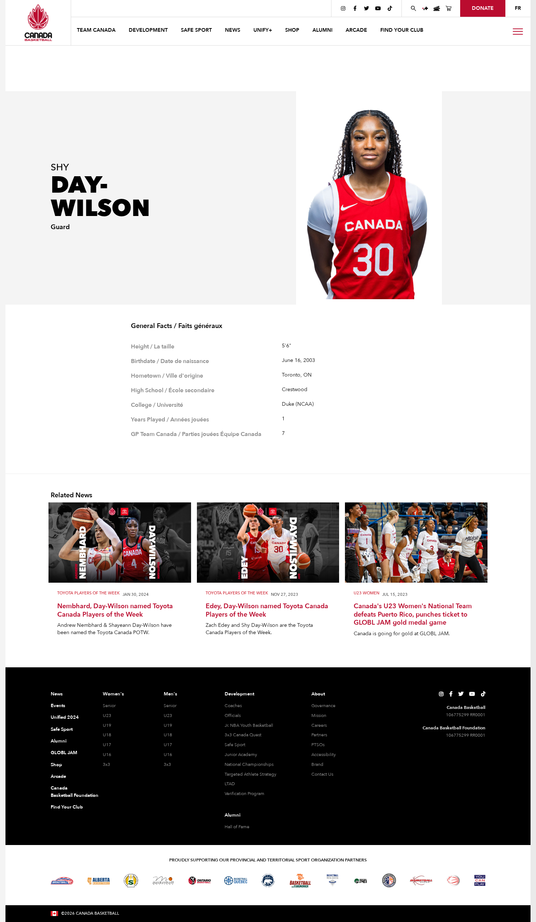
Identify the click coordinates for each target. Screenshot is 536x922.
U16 (107, 754)
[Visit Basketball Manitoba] (163, 880)
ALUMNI (322, 30)
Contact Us (322, 774)
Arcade (58, 776)
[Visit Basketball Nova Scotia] (332, 880)
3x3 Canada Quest (243, 735)
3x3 (106, 764)
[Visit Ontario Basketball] (199, 880)
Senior (109, 706)
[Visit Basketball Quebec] (235, 880)
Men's (170, 694)
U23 (107, 715)
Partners (319, 735)
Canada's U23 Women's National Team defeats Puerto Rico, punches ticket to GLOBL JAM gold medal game (413, 614)
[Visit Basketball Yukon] (421, 881)
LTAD (230, 784)
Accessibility (323, 754)
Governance (323, 706)
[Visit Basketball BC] (62, 881)
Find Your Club (67, 807)
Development (239, 694)
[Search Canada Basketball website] (413, 8)
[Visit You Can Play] (479, 880)
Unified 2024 (65, 717)
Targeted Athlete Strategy (250, 774)
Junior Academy (241, 754)
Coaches (233, 706)
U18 (107, 735)
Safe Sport (62, 729)
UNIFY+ (262, 30)
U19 (107, 725)
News (57, 694)
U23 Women (366, 593)
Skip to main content (101, 8)
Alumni (58, 741)
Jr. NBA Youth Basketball (249, 725)
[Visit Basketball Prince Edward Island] (360, 880)
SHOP (292, 30)
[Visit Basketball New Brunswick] (300, 880)
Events (58, 705)
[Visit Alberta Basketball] (98, 880)
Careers (319, 725)
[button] (97, 31)
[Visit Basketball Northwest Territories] (268, 880)
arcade (356, 30)
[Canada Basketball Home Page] (38, 22)
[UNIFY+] (425, 8)
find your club (401, 30)
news (232, 30)
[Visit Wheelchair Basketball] (453, 880)
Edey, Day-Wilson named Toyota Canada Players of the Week (267, 610)
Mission (318, 715)
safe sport (196, 30)
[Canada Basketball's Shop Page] (448, 8)
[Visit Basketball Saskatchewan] (131, 880)
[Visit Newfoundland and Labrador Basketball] (389, 880)
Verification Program (244, 793)
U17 (107, 745)
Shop (56, 764)
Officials (233, 715)
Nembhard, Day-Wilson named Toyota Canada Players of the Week (115, 610)
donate (483, 8)
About (318, 694)
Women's (113, 694)
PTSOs (318, 745)
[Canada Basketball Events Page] (437, 8)
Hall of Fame (237, 827)
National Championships (249, 764)
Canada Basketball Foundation (68, 792)
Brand (317, 764)
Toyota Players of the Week (88, 593)
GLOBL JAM (64, 752)
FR (518, 8)
